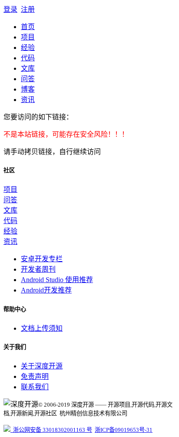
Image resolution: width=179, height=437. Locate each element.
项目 (28, 37)
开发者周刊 (38, 269)
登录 (10, 9)
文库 (28, 68)
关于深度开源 (42, 366)
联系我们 (35, 387)
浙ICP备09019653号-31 (123, 430)
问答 (28, 78)
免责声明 (35, 376)
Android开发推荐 (46, 290)
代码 (28, 58)
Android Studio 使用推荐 (57, 279)
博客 (28, 89)
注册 (28, 9)
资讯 (28, 99)
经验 (28, 47)
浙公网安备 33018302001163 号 (51, 430)
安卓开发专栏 (42, 259)
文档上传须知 (42, 328)
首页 (28, 26)
